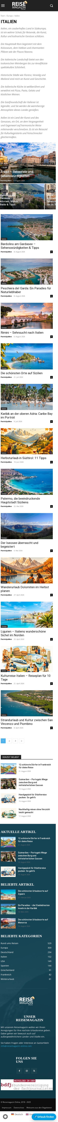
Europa (10, 15)
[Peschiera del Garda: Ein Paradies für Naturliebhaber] (27, 271)
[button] (5, 1116)
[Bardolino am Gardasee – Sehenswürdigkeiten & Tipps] (27, 227)
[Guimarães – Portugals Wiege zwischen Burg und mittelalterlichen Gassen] (8, 783)
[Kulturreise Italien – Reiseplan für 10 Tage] (27, 659)
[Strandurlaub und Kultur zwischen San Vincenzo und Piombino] (27, 703)
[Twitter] (34, 1071)
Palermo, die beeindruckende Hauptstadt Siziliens (20, 500)
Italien (4, 167)
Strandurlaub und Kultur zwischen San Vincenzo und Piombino (27, 722)
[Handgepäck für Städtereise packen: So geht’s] (8, 798)
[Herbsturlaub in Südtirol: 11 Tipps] (27, 441)
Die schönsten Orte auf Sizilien (22, 373)
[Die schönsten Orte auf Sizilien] (27, 356)
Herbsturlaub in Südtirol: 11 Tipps (23, 458)
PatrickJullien (6, 252)
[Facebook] (19, 1071)
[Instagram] (27, 1071)
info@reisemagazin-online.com (16, 1046)
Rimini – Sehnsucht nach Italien (22, 332)
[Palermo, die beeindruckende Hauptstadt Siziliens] (27, 482)
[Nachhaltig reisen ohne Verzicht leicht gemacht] (8, 813)
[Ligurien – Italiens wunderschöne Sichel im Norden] (27, 615)
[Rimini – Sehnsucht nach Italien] (27, 316)
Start (3, 15)
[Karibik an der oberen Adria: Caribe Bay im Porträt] (27, 397)
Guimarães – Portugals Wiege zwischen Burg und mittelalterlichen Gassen (33, 782)
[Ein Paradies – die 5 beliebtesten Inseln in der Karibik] (8, 909)
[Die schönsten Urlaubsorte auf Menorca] (8, 923)
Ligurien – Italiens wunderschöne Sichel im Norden (23, 633)
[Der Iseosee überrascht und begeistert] (27, 526)
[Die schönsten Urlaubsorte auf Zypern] (8, 894)
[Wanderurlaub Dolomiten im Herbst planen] (27, 570)
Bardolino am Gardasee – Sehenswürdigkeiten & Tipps (20, 246)
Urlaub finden (44, 1116)
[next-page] (21, 740)
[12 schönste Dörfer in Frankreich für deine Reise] (8, 768)
